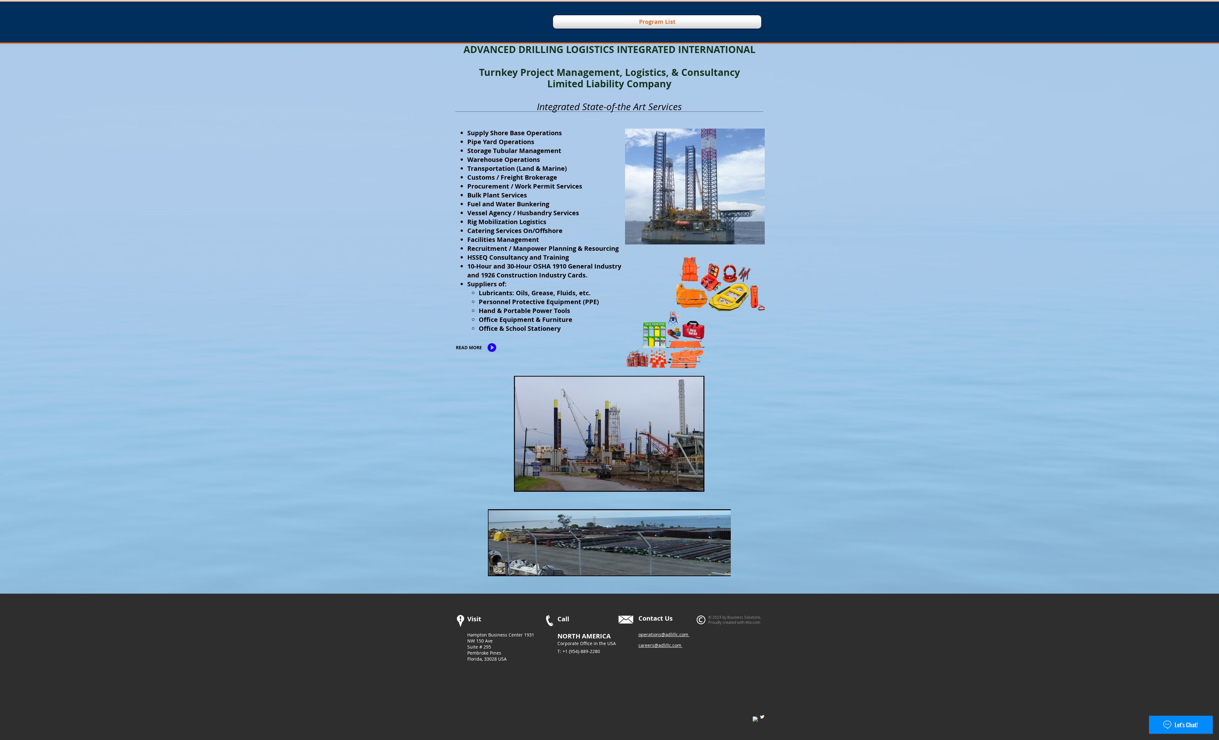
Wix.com (752, 622)
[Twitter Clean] (762, 716)
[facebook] (755, 719)
